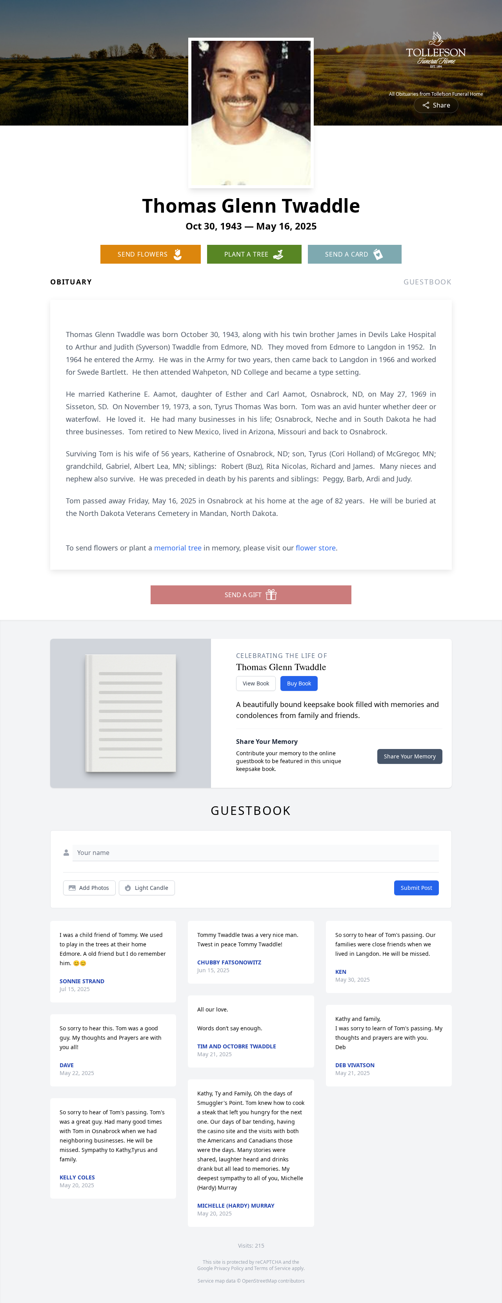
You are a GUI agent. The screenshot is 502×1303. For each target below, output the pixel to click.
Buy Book (299, 683)
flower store (316, 547)
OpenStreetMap (259, 1280)
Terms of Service (272, 1268)
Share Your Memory (410, 756)
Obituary (71, 281)
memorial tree (178, 547)
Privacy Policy (229, 1268)
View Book (256, 683)
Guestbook (428, 281)
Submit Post (416, 887)
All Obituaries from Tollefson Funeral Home (436, 94)
